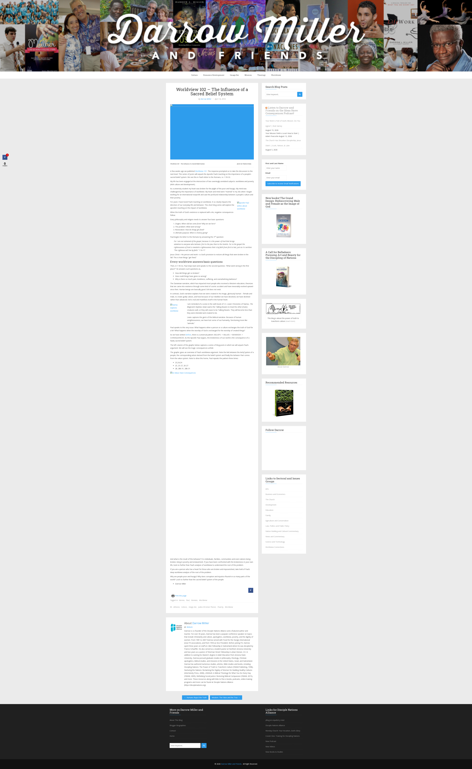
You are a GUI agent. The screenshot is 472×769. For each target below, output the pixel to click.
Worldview (276, 75)
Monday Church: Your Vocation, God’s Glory (283, 731)
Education (269, 510)
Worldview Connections (275, 547)
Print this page (180, 595)
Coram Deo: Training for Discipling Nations (283, 736)
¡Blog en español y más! (275, 720)
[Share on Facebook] (250, 592)
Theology (261, 75)
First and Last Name (274, 163)
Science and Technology (275, 542)
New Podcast (271, 741)
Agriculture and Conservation (277, 520)
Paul (188, 600)
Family (268, 515)
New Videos (270, 746)
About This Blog (176, 720)
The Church (270, 499)
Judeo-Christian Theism (207, 607)
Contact (173, 731)
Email (268, 173)
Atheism (176, 607)
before (188, 335)
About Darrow (283, 367)
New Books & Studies (274, 752)
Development (271, 505)
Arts (267, 489)
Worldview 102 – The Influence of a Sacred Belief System (212, 91)
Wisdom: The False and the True (225, 697)
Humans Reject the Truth (196, 697)
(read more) (290, 321)
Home (172, 736)
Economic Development (213, 75)
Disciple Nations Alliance (275, 725)
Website (190, 627)
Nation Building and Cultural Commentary (282, 531)
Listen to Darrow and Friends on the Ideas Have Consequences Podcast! (282, 110)
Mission (248, 75)
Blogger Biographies (178, 725)
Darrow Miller (206, 99)
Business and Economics (275, 494)
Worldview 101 (201, 171)
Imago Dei (234, 75)
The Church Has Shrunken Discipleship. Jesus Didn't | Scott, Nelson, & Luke (283, 143)
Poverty (220, 607)
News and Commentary (275, 536)
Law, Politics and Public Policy (277, 526)
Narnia (181, 600)
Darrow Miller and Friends (231, 764)
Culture (194, 75)
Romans (194, 600)
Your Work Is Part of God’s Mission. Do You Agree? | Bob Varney (283, 123)
